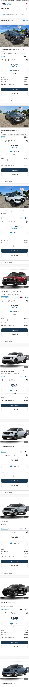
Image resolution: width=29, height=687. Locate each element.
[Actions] (26, 49)
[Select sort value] (26, 20)
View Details (14, 89)
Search (23, 14)
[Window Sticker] (27, 60)
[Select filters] (24, 20)
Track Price (15, 70)
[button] (5, 9)
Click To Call (14, 93)
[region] (14, 80)
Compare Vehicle (8, 100)
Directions (13, 8)
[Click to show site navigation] (26, 9)
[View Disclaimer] (15, 59)
